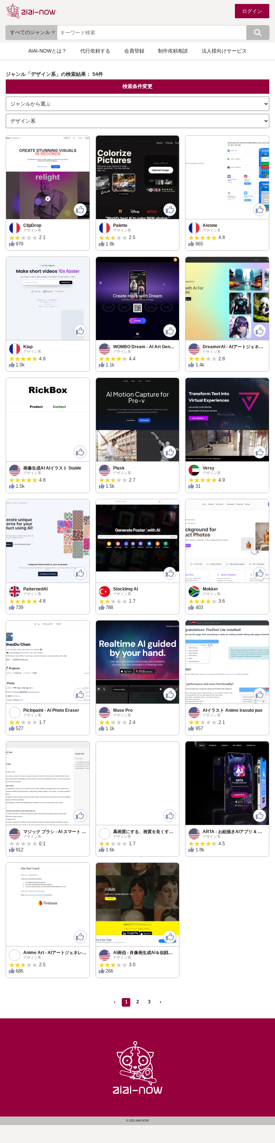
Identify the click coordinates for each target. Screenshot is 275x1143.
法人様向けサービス (224, 51)
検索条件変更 (137, 86)
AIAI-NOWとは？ (47, 51)
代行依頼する (95, 51)
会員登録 (134, 51)
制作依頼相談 (173, 51)
